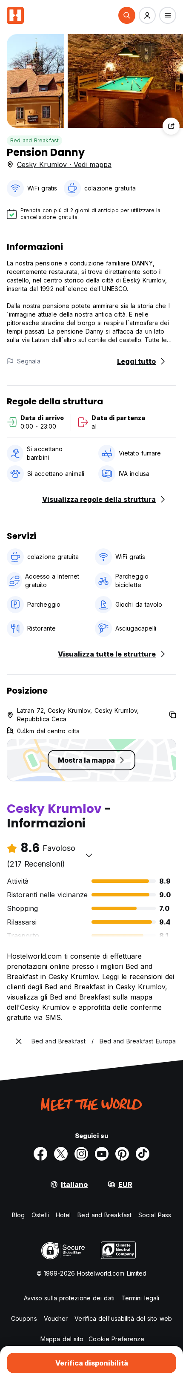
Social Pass (154, 1215)
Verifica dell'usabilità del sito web (123, 1318)
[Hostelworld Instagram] (81, 1154)
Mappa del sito (61, 1339)
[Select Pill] (126, 15)
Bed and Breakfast (34, 140)
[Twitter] (61, 1154)
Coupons (24, 1318)
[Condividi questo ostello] (171, 126)
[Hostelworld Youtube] (102, 1154)
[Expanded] (19, 1041)
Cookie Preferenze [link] (116, 1339)
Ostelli (40, 1215)
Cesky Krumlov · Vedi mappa (64, 164)
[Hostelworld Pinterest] (122, 1154)
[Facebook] (40, 1154)
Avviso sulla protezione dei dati (69, 1298)
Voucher (56, 1318)
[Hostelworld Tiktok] (142, 1154)
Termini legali (140, 1298)
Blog (18, 1215)
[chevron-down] (89, 855)
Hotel (63, 1215)
